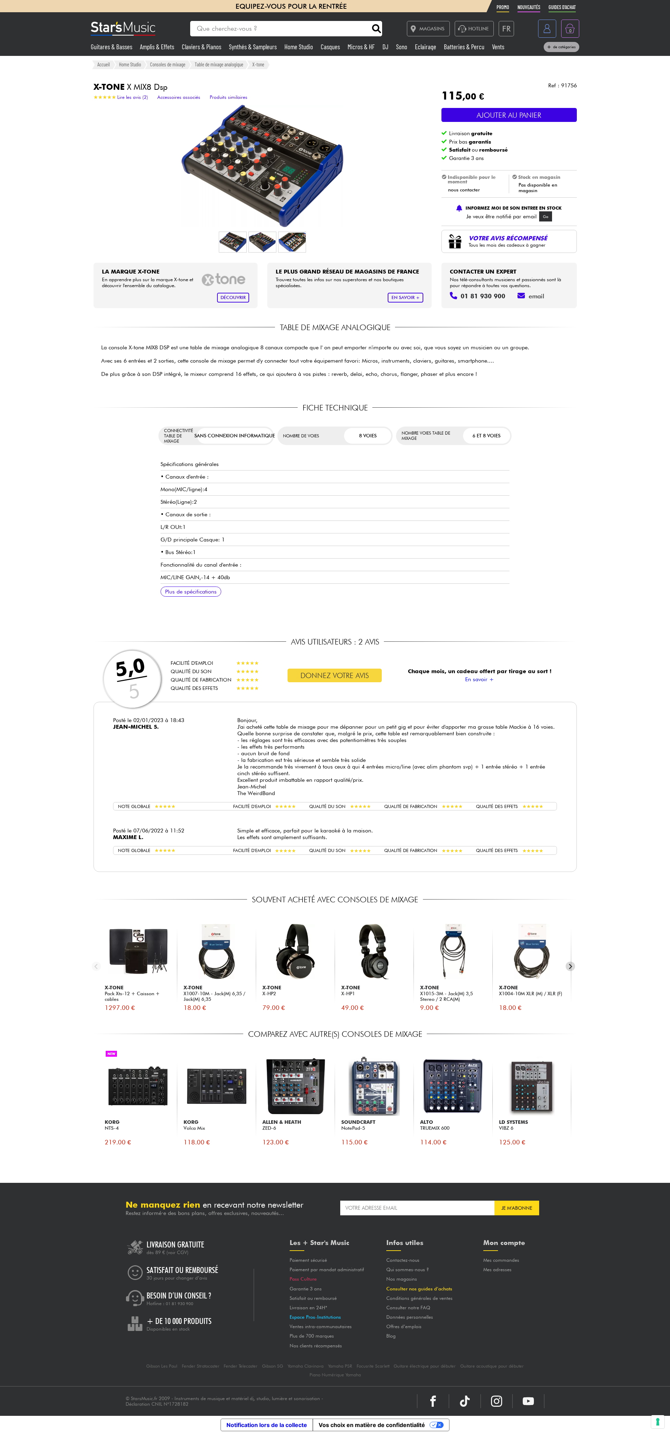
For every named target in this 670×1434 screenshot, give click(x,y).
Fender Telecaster (241, 1366)
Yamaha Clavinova (305, 1366)
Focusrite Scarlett (373, 1366)
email (536, 296)
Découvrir (233, 297)
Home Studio (299, 47)
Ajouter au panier (509, 115)
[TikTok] (465, 1401)
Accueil (103, 64)
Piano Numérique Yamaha (335, 1374)
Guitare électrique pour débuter (425, 1366)
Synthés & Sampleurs (253, 47)
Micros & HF (362, 47)
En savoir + (479, 679)
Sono (402, 47)
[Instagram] (496, 1401)
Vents (498, 47)
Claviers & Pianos (202, 47)
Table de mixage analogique (219, 64)
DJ (386, 47)
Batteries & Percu (465, 47)
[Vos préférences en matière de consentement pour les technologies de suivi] (657, 1421)
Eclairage (426, 47)
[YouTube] (528, 1401)
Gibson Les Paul (161, 1366)
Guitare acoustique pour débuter (492, 1366)
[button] (233, 242)
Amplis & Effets (158, 47)
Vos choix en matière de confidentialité (372, 1424)
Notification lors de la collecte (266, 1424)
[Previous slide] (96, 966)
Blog (391, 1336)
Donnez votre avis (334, 675)
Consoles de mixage (167, 64)
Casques (331, 47)
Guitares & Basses (112, 47)
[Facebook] (433, 1401)
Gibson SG (272, 1366)
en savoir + (406, 297)
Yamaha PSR (340, 1366)
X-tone (258, 64)
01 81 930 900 (179, 1303)
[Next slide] (570, 966)
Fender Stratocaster (200, 1366)
